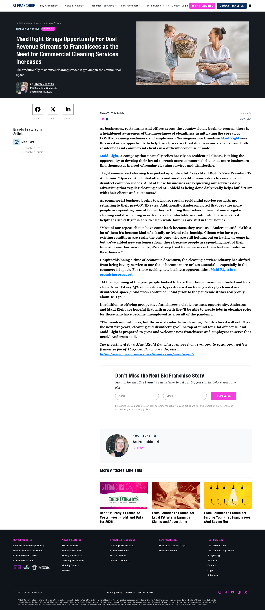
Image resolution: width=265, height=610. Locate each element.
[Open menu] (250, 5)
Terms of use (145, 592)
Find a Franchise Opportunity (28, 545)
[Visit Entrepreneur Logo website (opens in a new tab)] (17, 567)
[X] (246, 592)
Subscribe (212, 575)
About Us (212, 560)
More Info (245, 113)
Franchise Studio (168, 550)
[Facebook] (226, 592)
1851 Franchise (24, 23)
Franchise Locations (24, 560)
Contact (176, 5)
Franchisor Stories (43, 23)
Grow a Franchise (232, 5)
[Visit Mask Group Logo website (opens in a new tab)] (34, 567)
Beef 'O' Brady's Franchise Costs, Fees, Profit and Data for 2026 (121, 517)
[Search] (169, 6)
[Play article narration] (103, 118)
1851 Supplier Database (122, 545)
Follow (139, 447)
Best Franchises (70, 545)
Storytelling (213, 555)
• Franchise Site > (32, 148)
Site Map (130, 592)
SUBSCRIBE (224, 395)
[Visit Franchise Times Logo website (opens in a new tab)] (26, 567)
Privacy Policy (115, 592)
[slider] (107, 118)
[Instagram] (220, 592)
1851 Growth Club (216, 545)
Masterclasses (118, 555)
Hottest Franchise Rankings (28, 550)
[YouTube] (233, 592)
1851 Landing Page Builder (221, 550)
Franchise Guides (119, 550)
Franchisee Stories (72, 550)
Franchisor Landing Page (172, 545)
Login (185, 5)
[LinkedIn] (239, 592)
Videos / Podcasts (120, 560)
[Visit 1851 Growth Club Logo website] (44, 567)
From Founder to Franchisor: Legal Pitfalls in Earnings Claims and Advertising (173, 517)
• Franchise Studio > (33, 151)
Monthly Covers (70, 565)
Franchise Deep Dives (25, 555)
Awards (66, 570)
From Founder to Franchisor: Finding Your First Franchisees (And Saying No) (227, 517)
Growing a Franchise (73, 560)
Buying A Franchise (72, 555)
